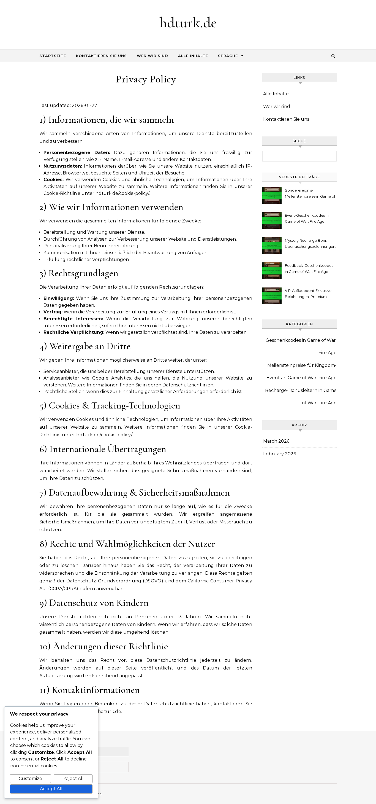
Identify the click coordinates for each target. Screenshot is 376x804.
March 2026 (276, 441)
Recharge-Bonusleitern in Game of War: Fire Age (301, 396)
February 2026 (279, 453)
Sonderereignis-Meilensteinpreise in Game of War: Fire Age (310, 194)
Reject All (73, 778)
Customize (30, 778)
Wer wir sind (152, 55)
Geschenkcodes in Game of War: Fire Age (301, 346)
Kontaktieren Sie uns (101, 55)
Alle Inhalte (193, 55)
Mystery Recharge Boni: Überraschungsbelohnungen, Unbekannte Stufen (310, 244)
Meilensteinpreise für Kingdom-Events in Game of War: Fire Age (301, 371)
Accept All (51, 788)
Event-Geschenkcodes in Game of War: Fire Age (307, 218)
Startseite (52, 55)
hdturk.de (188, 22)
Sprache (228, 55)
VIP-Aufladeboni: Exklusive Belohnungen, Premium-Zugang (308, 294)
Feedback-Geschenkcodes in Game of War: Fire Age (309, 268)
